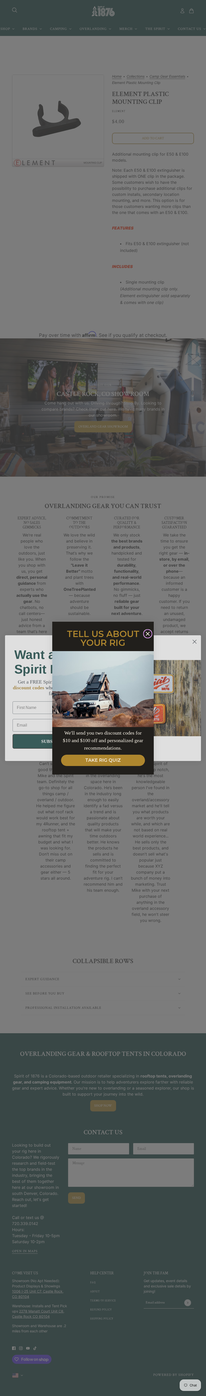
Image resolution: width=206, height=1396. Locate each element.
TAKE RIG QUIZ (103, 760)
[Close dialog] (148, 634)
